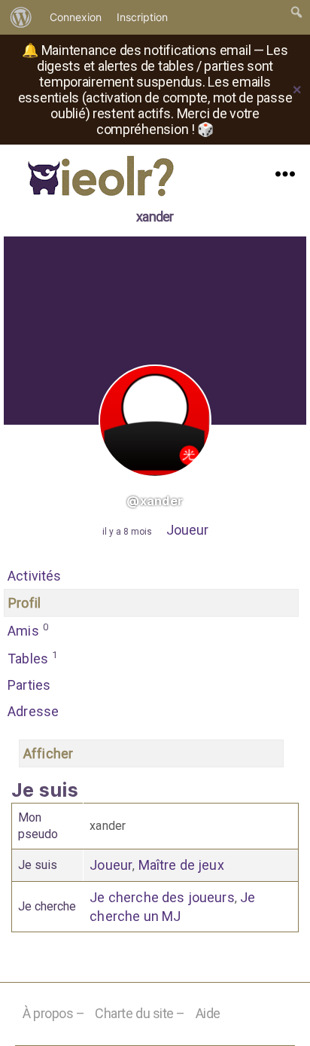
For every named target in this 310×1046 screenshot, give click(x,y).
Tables (32, 657)
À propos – (54, 1013)
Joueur (187, 530)
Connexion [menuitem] (76, 17)
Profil (24, 603)
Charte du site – (140, 1013)
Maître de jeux (181, 865)
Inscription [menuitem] (142, 17)
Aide (208, 1013)
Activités (35, 576)
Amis (28, 630)
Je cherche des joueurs (162, 897)
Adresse (33, 711)
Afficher (48, 753)
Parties (29, 685)
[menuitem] (21, 17)
